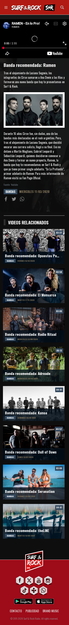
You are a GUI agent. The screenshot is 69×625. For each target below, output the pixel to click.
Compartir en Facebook (7, 200)
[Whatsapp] (43, 590)
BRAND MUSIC (51, 611)
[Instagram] (48, 580)
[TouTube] (39, 580)
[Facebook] (20, 580)
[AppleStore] (44, 600)
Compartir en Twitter (15, 200)
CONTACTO (16, 611)
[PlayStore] (23, 600)
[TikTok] (24, 590)
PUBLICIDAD (32, 611)
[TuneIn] (34, 590)
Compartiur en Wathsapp (23, 200)
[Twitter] (29, 580)
